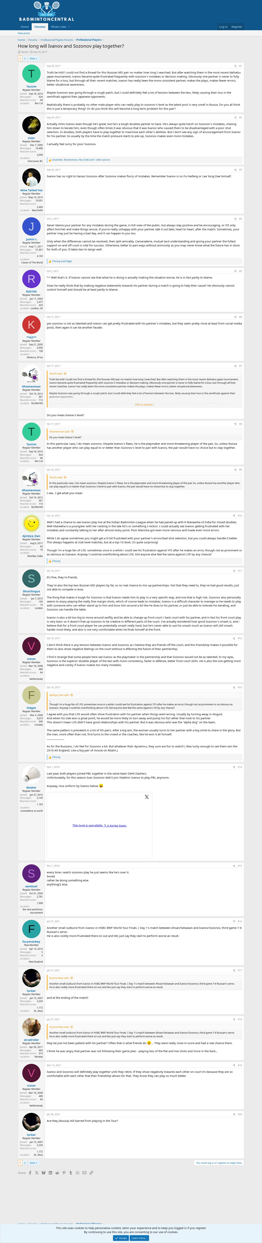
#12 (240, 638)
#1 (240, 66)
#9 (240, 469)
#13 (240, 687)
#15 (240, 865)
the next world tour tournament (33, 911)
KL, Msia (38, 1011)
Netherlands (36, 679)
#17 (240, 970)
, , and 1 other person (81, 159)
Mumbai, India (35, 556)
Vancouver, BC (35, 161)
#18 (240, 1019)
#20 (240, 1114)
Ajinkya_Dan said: (59, 695)
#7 (240, 366)
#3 (240, 169)
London (39, 608)
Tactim (24, 52)
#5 (240, 271)
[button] (69, 26)
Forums (40, 27)
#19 (240, 1065)
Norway (39, 1056)
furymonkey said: (59, 978)
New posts (24, 33)
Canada (39, 724)
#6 (240, 317)
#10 (240, 515)
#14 (240, 767)
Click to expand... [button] (144, 404)
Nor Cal (39, 103)
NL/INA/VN (37, 403)
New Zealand (36, 961)
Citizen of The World (32, 262)
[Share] (235, 66)
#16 (240, 921)
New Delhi (37, 210)
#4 (240, 218)
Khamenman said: (59, 431)
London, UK (37, 308)
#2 (240, 117)
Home (25, 27)
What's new (58, 27)
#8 (240, 424)
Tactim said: (56, 373)
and (62, 261)
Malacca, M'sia (35, 357)
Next (32, 58)
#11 (240, 570)
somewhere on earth (32, 810)
